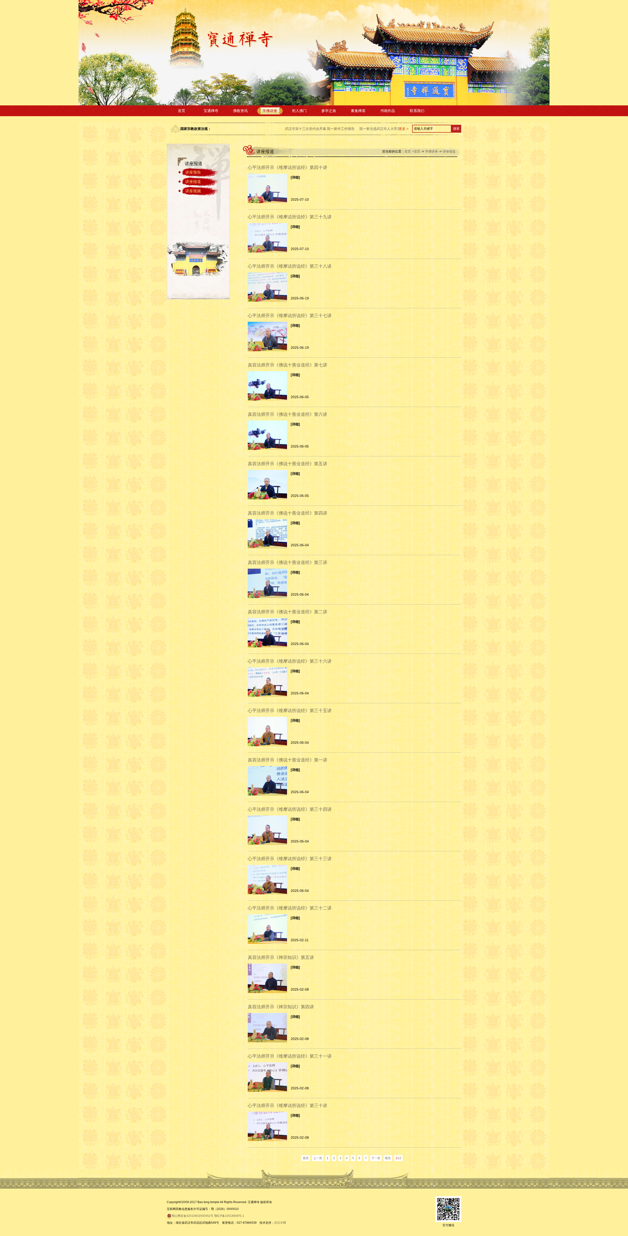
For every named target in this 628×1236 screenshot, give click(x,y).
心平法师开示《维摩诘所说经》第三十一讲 (290, 1056)
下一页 (375, 1158)
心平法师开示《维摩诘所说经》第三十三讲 (290, 858)
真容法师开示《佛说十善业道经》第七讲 (287, 365)
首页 (181, 111)
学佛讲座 (269, 111)
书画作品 (387, 111)
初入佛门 (299, 111)
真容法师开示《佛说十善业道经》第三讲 (287, 562)
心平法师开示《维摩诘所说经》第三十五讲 (290, 710)
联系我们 (417, 111)
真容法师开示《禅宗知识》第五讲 (281, 957)
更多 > (403, 129)
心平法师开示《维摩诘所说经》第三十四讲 (290, 809)
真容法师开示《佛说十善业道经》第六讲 (287, 414)
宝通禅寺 (211, 111)
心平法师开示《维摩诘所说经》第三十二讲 (290, 908)
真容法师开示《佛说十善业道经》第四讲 (287, 513)
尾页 (388, 1158)
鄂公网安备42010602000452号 (192, 1216)
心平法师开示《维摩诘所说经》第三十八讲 (290, 266)
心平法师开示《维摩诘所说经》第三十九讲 (290, 216)
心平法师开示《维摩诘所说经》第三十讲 (287, 1105)
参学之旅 (328, 111)
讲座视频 (193, 191)
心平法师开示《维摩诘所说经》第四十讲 (287, 167)
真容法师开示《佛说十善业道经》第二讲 (287, 611)
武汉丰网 (280, 1222)
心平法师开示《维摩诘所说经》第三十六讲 (290, 661)
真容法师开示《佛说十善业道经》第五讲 (287, 463)
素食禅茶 (358, 111)
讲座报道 (193, 182)
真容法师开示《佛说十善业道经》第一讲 (287, 760)
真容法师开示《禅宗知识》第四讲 (281, 1006)
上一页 (317, 1158)
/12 (398, 1158)
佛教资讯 (240, 111)
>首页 (416, 151)
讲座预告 (193, 172)
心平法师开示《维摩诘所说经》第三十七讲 (290, 315)
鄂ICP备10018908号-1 (229, 1216)
